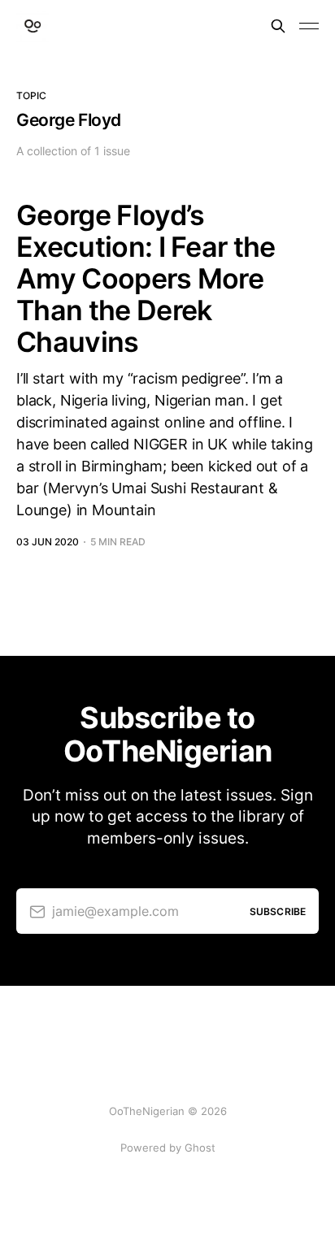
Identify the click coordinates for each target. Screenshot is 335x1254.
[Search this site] (278, 26)
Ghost (200, 1147)
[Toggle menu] (309, 26)
